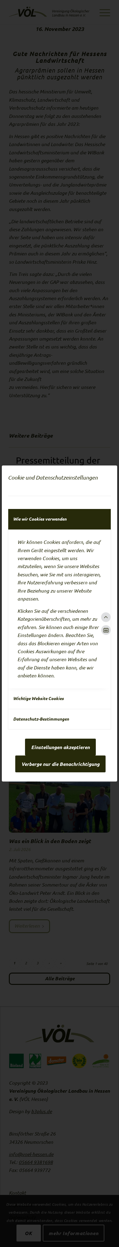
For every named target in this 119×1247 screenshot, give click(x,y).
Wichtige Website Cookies (38, 698)
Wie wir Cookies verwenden (40, 519)
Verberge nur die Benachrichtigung (60, 764)
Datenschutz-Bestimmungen (41, 719)
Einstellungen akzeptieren (60, 747)
